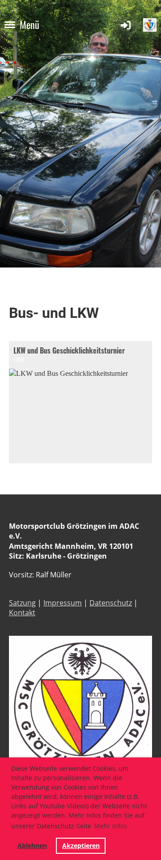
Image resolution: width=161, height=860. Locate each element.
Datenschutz (110, 603)
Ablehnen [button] (32, 845)
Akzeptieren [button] (81, 845)
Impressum (62, 603)
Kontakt (22, 612)
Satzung (22, 603)
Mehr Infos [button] (110, 826)
